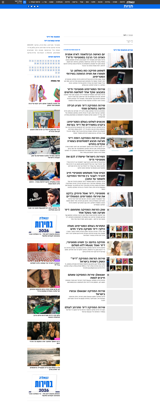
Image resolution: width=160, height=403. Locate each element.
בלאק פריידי (31, 47)
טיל (53, 50)
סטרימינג (50, 45)
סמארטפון (56, 53)
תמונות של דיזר (53, 37)
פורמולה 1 (48, 53)
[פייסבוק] (28, 6)
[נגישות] (3, 2)
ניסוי (36, 50)
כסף (87, 2)
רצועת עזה (40, 53)
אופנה (51, 2)
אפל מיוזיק (43, 45)
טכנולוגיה (59, 2)
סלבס (93, 2)
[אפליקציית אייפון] (34, 6)
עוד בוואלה (55, 81)
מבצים (41, 50)
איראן (37, 47)
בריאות (74, 2)
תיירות (67, 2)
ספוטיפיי (57, 45)
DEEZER (30, 45)
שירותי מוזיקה (55, 47)
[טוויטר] (31, 6)
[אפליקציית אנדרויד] (37, 6)
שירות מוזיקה (31, 53)
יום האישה (47, 50)
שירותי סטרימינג (45, 47)
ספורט (115, 2)
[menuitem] (121, 2)
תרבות (100, 2)
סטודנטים (30, 50)
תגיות (131, 35)
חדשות (122, 2)
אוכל (81, 2)
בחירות (107, 2)
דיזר (124, 35)
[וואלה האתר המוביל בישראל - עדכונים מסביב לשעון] (130, 2)
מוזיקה (36, 45)
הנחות (58, 50)
